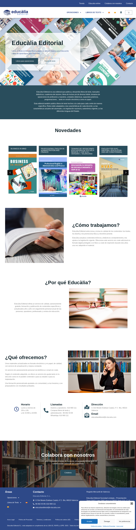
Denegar (107, 521)
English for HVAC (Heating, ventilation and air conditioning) (81, 150)
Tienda (81, 3)
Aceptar (89, 521)
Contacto (129, 3)
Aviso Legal (119, 526)
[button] (132, 503)
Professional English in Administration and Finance (22, 150)
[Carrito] (128, 12)
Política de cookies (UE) (62, 519)
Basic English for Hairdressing (110, 149)
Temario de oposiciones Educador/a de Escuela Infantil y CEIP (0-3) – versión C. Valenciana (52, 151)
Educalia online (94, 3)
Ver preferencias (124, 521)
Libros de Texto (93, 12)
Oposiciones (73, 12)
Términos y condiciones (43, 519)
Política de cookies (96, 526)
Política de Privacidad (109, 526)
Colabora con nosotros (113, 3)
